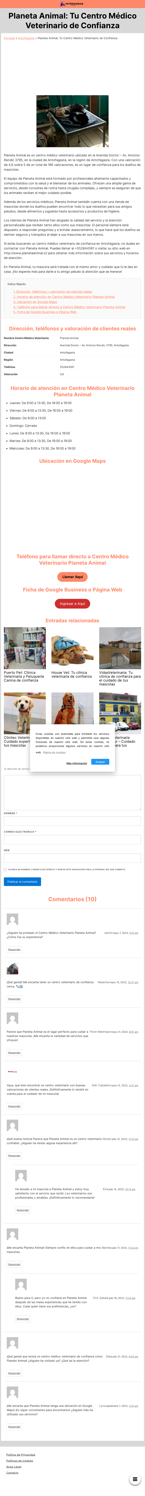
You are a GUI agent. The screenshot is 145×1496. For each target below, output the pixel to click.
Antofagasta (26, 38)
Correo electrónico (20, 831)
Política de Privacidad (20, 1454)
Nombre (10, 813)
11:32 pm (133, 1247)
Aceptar (100, 761)
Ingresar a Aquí (72, 604)
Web (7, 850)
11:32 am (130, 1298)
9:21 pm (133, 933)
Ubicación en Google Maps (35, 302)
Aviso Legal (13, 1466)
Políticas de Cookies (19, 1460)
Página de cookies (54, 752)
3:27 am (133, 1085)
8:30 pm (133, 1356)
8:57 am (133, 1031)
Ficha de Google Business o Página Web (44, 312)
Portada (9, 38)
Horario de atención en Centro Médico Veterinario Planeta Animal (64, 297)
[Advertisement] (72, 66)
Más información (76, 763)
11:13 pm (133, 1139)
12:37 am (133, 982)
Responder (14, 949)
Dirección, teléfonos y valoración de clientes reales (52, 292)
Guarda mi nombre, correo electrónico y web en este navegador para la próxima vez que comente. (67, 869)
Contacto (12, 1472)
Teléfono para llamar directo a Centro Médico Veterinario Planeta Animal (69, 307)
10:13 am (130, 1189)
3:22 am (133, 1406)
